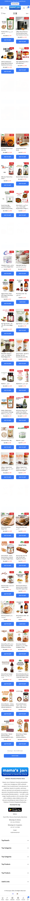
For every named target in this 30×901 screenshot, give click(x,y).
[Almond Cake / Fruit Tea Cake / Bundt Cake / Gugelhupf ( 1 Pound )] (22, 547)
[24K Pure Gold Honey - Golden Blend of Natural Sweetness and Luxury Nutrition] (7, 53)
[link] (7, 898)
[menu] (2, 8)
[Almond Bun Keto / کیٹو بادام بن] (22, 519)
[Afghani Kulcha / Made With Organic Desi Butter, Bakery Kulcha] (7, 285)
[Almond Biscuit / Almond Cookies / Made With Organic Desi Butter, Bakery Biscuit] (22, 490)
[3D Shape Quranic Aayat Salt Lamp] (7, 140)
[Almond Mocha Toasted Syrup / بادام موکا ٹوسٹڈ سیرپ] (7, 665)
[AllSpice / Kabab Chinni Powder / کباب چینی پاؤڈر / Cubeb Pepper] (7, 459)
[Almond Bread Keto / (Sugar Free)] (7, 519)
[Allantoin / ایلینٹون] (22, 432)
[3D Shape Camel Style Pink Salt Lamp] (7, 113)
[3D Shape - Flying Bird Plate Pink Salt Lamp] (22, 85)
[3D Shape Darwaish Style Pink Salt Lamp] (22, 113)
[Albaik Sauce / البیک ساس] (22, 375)
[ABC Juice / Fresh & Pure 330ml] (7, 168)
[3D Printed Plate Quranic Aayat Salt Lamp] (7, 85)
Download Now (15, 3)
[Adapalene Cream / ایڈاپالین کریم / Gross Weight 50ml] (7, 257)
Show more (15, 755)
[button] (14, 13)
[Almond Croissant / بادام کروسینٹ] (7, 607)
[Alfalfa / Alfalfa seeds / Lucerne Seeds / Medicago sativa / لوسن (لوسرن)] (7, 402)
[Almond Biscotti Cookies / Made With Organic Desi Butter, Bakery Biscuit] (7, 490)
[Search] (6, 8)
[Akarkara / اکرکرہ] (7, 375)
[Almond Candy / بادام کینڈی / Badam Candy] (7, 577)
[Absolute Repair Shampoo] (22, 168)
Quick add (22, 302)
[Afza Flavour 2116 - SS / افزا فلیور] (22, 285)
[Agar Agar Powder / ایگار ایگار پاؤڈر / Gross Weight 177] (7, 315)
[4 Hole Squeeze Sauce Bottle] (22, 140)
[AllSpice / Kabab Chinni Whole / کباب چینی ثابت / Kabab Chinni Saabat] (22, 459)
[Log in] (24, 8)
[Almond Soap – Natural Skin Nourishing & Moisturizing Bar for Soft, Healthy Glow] (7, 725)
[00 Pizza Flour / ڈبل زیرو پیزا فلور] (7, 23)
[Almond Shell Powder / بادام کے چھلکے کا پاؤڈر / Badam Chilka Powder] (22, 695)
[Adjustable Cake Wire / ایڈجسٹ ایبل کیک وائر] (22, 257)
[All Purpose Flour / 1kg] (7, 432)
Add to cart (7, 40)
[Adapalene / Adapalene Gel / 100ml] (22, 228)
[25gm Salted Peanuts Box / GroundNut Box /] (22, 53)
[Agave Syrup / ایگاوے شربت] (22, 315)
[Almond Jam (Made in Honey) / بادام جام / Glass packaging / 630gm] (22, 635)
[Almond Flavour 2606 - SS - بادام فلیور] (22, 607)
